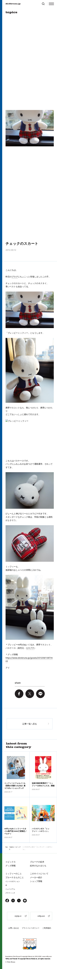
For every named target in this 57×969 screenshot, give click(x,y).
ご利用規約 (46, 928)
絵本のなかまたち (38, 865)
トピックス (10, 861)
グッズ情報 (10, 865)
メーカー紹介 (36, 877)
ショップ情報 (36, 881)
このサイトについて (39, 873)
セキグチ (30, 648)
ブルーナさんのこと (14, 877)
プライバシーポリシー (30, 928)
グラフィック (10, 893)
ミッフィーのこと (13, 873)
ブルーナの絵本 (37, 861)
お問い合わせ (13, 928)
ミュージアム (10, 889)
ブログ (15, 276)
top (6, 847)
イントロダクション (12, 881)
